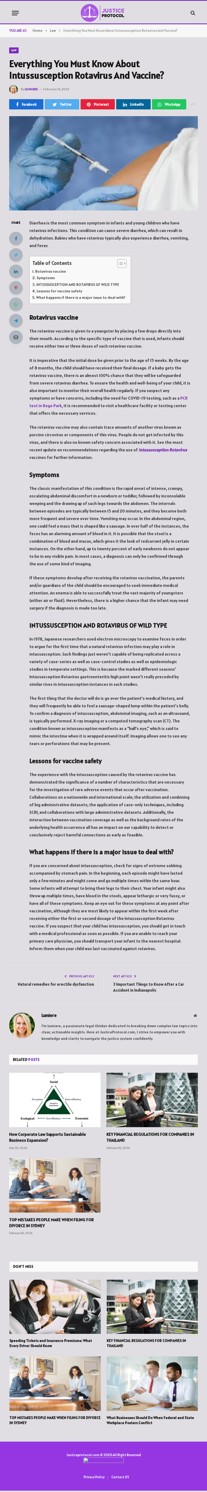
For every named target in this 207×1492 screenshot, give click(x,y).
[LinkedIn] (16, 271)
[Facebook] (16, 238)
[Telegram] (16, 320)
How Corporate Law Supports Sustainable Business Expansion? (47, 1137)
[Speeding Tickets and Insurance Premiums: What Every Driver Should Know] (55, 1307)
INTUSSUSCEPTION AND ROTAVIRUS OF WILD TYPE (77, 284)
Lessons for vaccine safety (59, 291)
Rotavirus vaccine (50, 271)
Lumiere (31, 89)
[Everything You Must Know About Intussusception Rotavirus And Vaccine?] (103, 163)
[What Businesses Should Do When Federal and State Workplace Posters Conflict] (152, 1383)
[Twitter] (16, 255)
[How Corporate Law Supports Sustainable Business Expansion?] (55, 1100)
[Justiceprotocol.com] (103, 13)
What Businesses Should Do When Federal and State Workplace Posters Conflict (150, 1420)
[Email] (16, 337)
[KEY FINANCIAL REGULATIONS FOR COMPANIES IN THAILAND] (152, 1100)
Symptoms (46, 277)
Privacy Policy (94, 1477)
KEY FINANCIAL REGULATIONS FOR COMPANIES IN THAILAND (150, 1137)
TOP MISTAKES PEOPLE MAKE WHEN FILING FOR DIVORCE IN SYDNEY (51, 1222)
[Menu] (15, 13)
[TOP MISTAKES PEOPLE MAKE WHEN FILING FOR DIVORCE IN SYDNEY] (55, 1185)
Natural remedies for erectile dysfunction (56, 984)
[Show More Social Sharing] (193, 104)
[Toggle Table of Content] (119, 263)
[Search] (192, 13)
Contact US (120, 1477)
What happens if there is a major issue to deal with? (80, 297)
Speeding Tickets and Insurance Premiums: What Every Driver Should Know (50, 1343)
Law (13, 50)
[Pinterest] (16, 288)
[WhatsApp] (16, 304)
